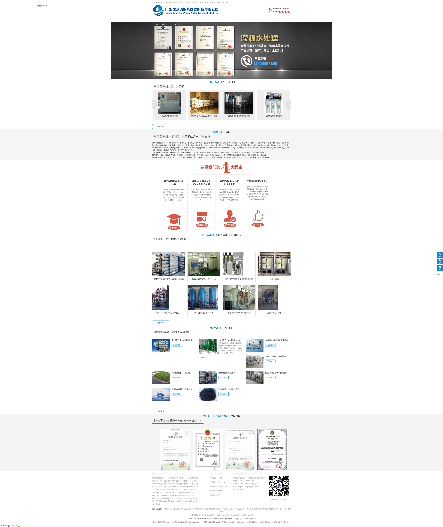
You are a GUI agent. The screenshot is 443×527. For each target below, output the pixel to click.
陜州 (197, 509)
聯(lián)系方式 (162, 24)
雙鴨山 (166, 509)
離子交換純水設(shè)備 (204, 313)
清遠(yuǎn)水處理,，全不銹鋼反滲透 (183, 116)
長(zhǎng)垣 (241, 509)
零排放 (201, 515)
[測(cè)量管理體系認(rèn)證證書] (272, 449)
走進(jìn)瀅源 (259, 19)
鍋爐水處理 (274, 279)
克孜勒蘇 (272, 509)
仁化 (171, 509)
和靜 (247, 509)
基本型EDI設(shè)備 (287, 116)
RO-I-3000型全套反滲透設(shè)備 (239, 279)
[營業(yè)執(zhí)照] (208, 449)
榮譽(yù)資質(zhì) (240, 19)
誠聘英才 (276, 19)
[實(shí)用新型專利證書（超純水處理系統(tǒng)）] (240, 449)
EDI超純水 (217, 116)
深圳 (189, 509)
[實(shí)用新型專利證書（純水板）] (175, 449)
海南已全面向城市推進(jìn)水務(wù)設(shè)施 (184, 373)
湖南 (234, 509)
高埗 (206, 509)
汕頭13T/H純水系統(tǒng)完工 (168, 313)
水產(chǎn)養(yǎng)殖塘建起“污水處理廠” (277, 356)
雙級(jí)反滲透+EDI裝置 (252, 116)
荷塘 (214, 509)
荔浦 (210, 509)
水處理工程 (202, 19)
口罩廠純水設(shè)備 (217, 482)
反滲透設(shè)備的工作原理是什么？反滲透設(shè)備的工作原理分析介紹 (277, 340)
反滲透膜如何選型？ (226, 373)
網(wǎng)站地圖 (250, 518)
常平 (193, 509)
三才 (277, 509)
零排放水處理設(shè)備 (218, 486)
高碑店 (218, 509)
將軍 (266, 509)
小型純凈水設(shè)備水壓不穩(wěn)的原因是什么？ (184, 340)
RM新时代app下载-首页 (8, 526)
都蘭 (255, 509)
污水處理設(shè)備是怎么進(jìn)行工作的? (230, 340)
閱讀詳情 (176, 345)
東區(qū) (184, 509)
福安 (263, 509)
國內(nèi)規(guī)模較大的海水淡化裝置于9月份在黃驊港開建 (277, 373)
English (178, 24)
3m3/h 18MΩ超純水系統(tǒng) (204, 279)
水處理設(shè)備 (183, 19)
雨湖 (223, 509)
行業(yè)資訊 (220, 19)
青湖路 (201, 509)
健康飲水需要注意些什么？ (183, 389)
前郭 (285, 509)
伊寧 (178, 509)
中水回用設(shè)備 (246, 515)
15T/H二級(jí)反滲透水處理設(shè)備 (169, 279)
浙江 (289, 509)
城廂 (175, 509)
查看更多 (160, 126)
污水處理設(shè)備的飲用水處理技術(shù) (230, 389)
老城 (227, 509)
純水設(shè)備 (185, 10)
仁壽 (251, 509)
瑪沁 (221, 511)
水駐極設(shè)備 (216, 478)
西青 (259, 509)
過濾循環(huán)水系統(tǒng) (239, 313)
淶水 (281, 509)
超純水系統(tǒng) (274, 313)
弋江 (230, 509)
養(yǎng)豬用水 (210, 515)
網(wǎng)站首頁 (162, 19)
